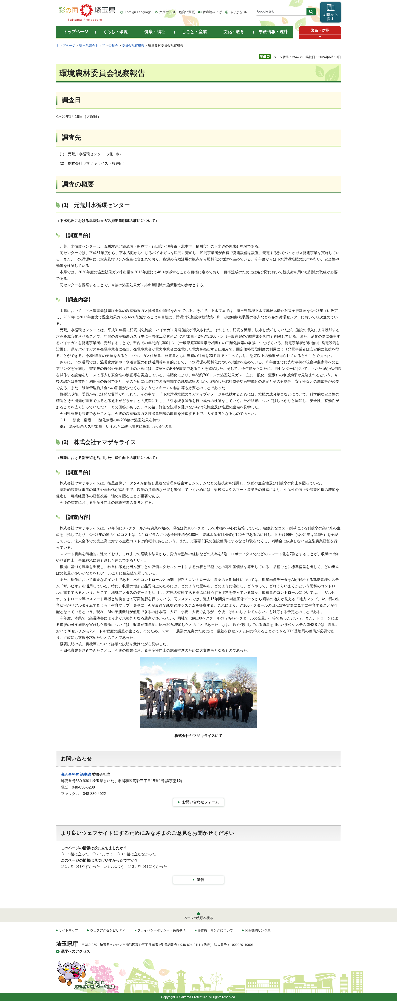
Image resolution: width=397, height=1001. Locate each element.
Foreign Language (138, 12)
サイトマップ (68, 930)
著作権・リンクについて (215, 930)
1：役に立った (77, 854)
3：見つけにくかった (149, 866)
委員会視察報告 (133, 45)
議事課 (85, 774)
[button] (320, 36)
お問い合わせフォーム (200, 802)
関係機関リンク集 (258, 930)
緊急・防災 (320, 30)
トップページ (65, 45)
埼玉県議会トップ (92, 45)
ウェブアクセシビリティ (107, 930)
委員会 (113, 45)
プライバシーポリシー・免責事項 (161, 930)
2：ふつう (104, 854)
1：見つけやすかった (82, 866)
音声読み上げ (212, 12)
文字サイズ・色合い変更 (177, 12)
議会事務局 (70, 774)
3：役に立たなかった (138, 854)
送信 (200, 880)
